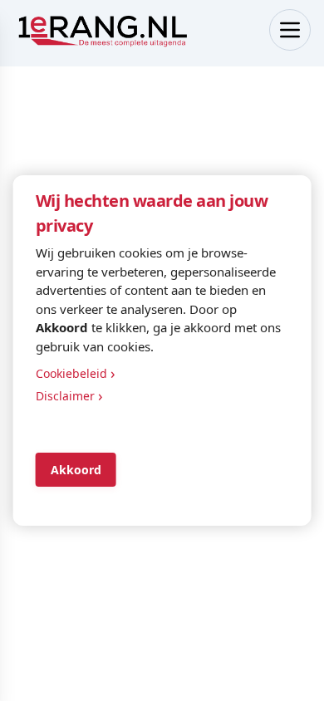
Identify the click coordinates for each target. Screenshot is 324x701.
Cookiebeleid (75, 373)
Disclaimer (69, 395)
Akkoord (76, 470)
